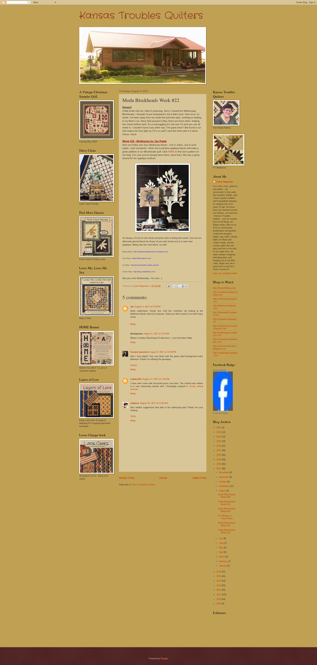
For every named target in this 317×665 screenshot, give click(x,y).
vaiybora (134, 403)
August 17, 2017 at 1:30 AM (156, 379)
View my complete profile (225, 273)
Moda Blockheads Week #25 (226, 502)
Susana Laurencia (139, 352)
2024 (219, 436)
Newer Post (126, 478)
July (221, 538)
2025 (219, 432)
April (221, 552)
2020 (219, 455)
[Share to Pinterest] (186, 286)
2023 (219, 441)
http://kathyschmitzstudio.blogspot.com (225, 327)
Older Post (199, 478)
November (224, 477)
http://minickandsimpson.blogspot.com (225, 347)
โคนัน (133, 416)
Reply (133, 324)
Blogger (164, 658)
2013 (219, 585)
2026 (219, 427)
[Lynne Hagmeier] (223, 410)
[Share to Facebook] (183, 286)
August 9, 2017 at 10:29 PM (163, 352)
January (223, 566)
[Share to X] (180, 286)
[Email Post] (167, 286)
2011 (219, 594)
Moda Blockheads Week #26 (226, 495)
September (224, 486)
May (221, 547)
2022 (219, 446)
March (222, 556)
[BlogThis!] (176, 286)
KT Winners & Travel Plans (225, 517)
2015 (219, 576)
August (222, 490)
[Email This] (173, 286)
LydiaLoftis (136, 379)
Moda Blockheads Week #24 (226, 509)
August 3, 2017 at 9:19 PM (147, 306)
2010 (219, 599)
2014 (219, 581)
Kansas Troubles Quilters (141, 16)
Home (163, 478)
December (224, 472)
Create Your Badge (220, 413)
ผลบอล (133, 365)
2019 (219, 459)
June (221, 543)
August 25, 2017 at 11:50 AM (154, 403)
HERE (171, 151)
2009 (219, 603)
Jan (132, 306)
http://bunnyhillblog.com (224, 288)
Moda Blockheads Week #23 (226, 524)
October (223, 481)
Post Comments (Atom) (143, 484)
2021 (219, 450)
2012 (219, 590)
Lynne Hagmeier (224, 181)
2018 (219, 464)
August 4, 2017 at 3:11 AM (156, 333)
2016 (219, 571)
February (223, 561)
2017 (219, 468)
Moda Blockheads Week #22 (226, 531)
